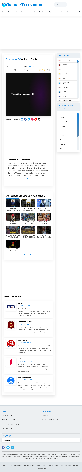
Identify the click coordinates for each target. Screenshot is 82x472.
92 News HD (22, 340)
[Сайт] (22, 119)
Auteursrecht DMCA (50, 419)
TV (3, 12)
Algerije (64, 69)
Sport (33, 12)
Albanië (64, 65)
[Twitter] (29, 119)
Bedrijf (62, 117)
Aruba (64, 92)
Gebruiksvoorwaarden (10, 424)
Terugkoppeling (8, 428)
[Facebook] (25, 119)
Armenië (65, 87)
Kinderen (63, 126)
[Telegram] (12, 447)
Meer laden (28, 255)
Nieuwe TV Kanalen (9, 419)
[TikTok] (39, 119)
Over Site (46, 415)
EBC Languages (24, 377)
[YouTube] (35, 119)
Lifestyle (63, 131)
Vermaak (76, 12)
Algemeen (53, 12)
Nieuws (23, 12)
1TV (19, 359)
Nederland (12, 12)
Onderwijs (64, 149)
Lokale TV (65, 12)
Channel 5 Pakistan (26, 322)
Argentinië (65, 83)
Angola (64, 78)
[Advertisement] (41, 33)
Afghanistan (66, 60)
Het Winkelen (65, 122)
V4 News (21, 303)
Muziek (42, 12)
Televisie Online (8, 415)
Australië (65, 96)
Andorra (65, 74)
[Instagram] (32, 119)
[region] (68, 79)
